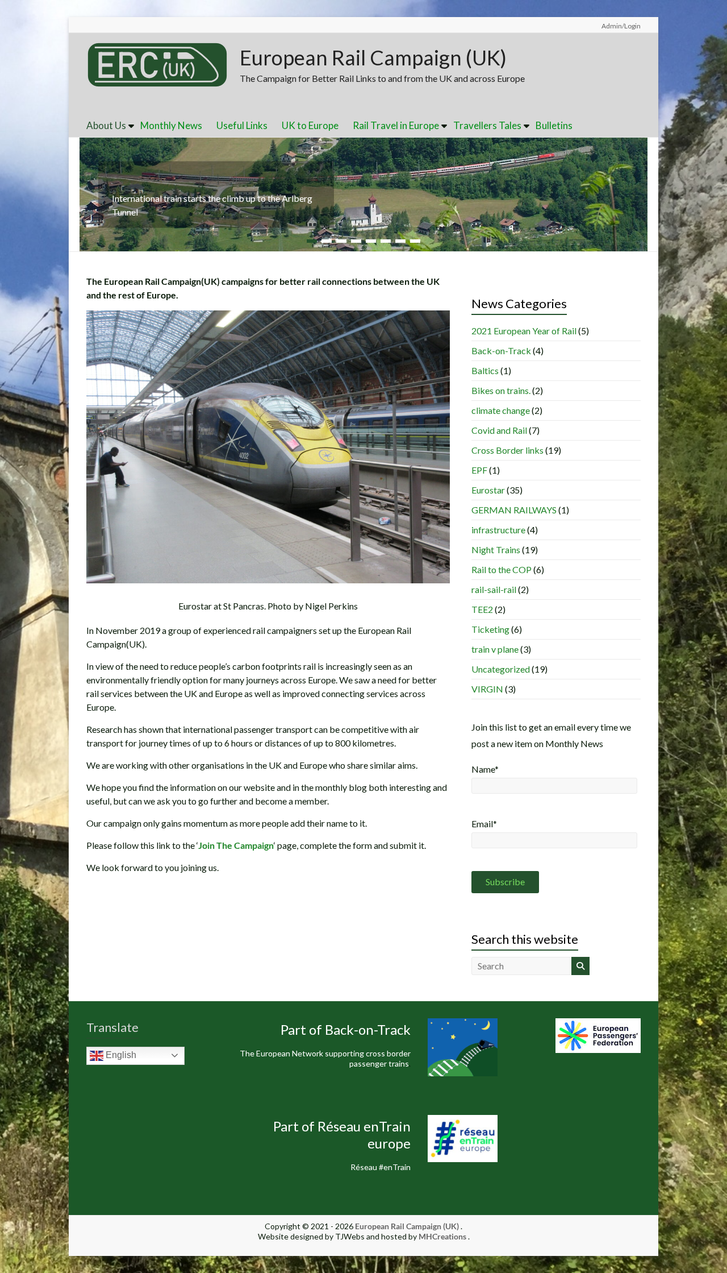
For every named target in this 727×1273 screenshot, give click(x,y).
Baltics (485, 370)
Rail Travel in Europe (396, 125)
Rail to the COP (501, 569)
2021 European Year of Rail (523, 330)
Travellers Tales (487, 125)
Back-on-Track (501, 350)
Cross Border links (507, 450)
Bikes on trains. (500, 390)
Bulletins (554, 125)
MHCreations (442, 1236)
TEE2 (482, 609)
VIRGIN (487, 688)
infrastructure (498, 529)
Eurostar (488, 489)
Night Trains (495, 549)
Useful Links (242, 125)
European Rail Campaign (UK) (373, 57)
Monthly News (171, 125)
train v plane (495, 649)
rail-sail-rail (493, 589)
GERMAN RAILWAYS (514, 509)
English (119, 1055)
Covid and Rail (499, 430)
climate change (500, 410)
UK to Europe (310, 125)
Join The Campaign (236, 845)
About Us (106, 125)
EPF (479, 470)
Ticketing (490, 629)
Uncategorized (500, 669)
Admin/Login (621, 26)
